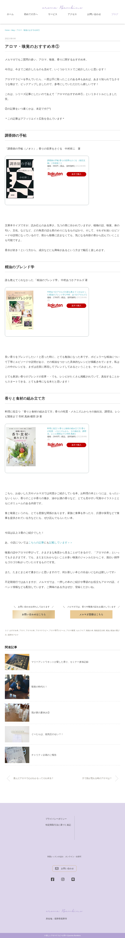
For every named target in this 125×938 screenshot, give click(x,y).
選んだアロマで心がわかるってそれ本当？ (33, 778)
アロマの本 (30, 630)
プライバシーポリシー (56, 819)
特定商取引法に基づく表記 (58, 825)
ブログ (114, 14)
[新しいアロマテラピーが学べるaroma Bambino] (62, 7)
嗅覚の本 (89, 630)
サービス (52, 14)
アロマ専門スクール (57, 630)
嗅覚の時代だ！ (39, 686)
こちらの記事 (36, 542)
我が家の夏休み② (40, 712)
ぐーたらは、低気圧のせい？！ (47, 734)
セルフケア (80, 630)
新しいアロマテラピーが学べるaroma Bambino (63, 935)
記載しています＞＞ (61, 542)
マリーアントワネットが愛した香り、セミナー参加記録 (59, 662)
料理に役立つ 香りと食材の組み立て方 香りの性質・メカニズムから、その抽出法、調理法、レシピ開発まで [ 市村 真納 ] (66, 431)
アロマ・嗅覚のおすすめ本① (28, 30)
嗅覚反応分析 (99, 630)
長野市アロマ (13, 635)
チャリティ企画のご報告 (43, 755)
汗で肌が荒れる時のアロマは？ (97, 778)
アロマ (22, 630)
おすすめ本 (13, 630)
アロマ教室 (70, 630)
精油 (108, 630)
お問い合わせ (94, 14)
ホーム (10, 14)
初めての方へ (31, 14)
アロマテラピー (42, 630)
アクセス (72, 14)
